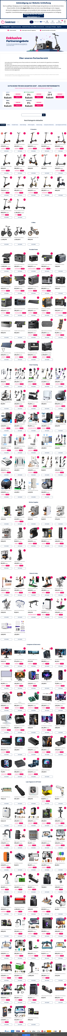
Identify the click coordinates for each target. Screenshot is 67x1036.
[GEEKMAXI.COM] (8, 22)
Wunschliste (52, 22)
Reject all (35, 1035)
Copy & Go (18, 97)
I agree (26, 1035)
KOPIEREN (7, 148)
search (44, 115)
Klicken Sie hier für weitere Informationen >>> (33, 15)
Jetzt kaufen (6, 151)
